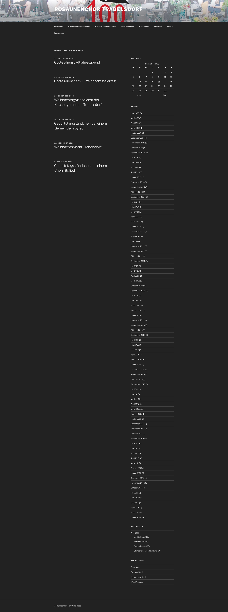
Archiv (170, 26)
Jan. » (165, 95)
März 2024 (135, 221)
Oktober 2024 (137, 192)
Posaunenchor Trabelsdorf (98, 9)
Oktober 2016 (137, 488)
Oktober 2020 (137, 286)
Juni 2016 (135, 498)
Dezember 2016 (137, 478)
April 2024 (135, 217)
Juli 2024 (134, 202)
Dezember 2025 (138, 138)
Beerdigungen (140, 537)
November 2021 (138, 251)
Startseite (58, 26)
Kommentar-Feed (138, 577)
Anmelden (135, 567)
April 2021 (135, 276)
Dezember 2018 (137, 369)
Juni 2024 (135, 207)
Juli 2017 (134, 443)
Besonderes (139, 541)
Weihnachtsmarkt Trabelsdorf (78, 147)
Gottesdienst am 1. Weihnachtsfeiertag (85, 81)
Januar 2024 (136, 226)
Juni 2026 (135, 113)
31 (165, 91)
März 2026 (135, 128)
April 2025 (135, 172)
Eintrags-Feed (136, 572)
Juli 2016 (134, 493)
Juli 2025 (134, 157)
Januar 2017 (136, 473)
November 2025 (138, 143)
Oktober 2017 (136, 433)
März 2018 (135, 409)
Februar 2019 (136, 359)
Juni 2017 (135, 448)
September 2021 (138, 261)
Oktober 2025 (137, 147)
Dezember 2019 (137, 320)
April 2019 (135, 355)
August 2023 (136, 236)
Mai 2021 (135, 271)
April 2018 (135, 404)
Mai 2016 (135, 503)
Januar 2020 (136, 315)
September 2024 (138, 197)
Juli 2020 (135, 295)
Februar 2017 (136, 468)
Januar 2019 (136, 364)
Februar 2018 (136, 414)
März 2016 (135, 512)
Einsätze (158, 26)
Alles (133, 533)
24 (165, 86)
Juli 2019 (134, 340)
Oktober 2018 (137, 379)
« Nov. (139, 95)
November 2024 (138, 187)
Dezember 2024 (138, 182)
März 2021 (135, 281)
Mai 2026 (135, 118)
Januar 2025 (136, 177)
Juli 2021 (134, 266)
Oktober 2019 (137, 330)
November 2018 (138, 374)
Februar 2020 (136, 310)
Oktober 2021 (136, 256)
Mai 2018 (135, 399)
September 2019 (138, 335)
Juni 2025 (135, 162)
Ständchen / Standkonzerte (145, 551)
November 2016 (138, 483)
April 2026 (135, 123)
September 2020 (138, 291)
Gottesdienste (140, 546)
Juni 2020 (135, 300)
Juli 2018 (134, 389)
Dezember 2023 (138, 231)
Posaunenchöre (127, 26)
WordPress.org (137, 582)
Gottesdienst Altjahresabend (77, 62)
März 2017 (135, 463)
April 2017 (135, 458)
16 (159, 81)
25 (171, 86)
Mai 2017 (135, 453)
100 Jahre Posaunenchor (79, 26)
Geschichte (144, 26)
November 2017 (138, 429)
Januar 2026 (136, 133)
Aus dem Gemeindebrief (105, 26)
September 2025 (138, 152)
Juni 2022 (135, 241)
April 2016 (135, 507)
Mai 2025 (135, 167)
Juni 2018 (135, 394)
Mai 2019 (135, 350)
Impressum (59, 33)
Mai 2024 (135, 212)
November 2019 (138, 325)
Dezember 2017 (137, 424)
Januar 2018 (136, 419)
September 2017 (138, 438)
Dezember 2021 (137, 246)
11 (171, 77)
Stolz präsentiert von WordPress (67, 606)
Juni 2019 (135, 345)
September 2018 (138, 384)
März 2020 (135, 305)
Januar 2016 (136, 517)
